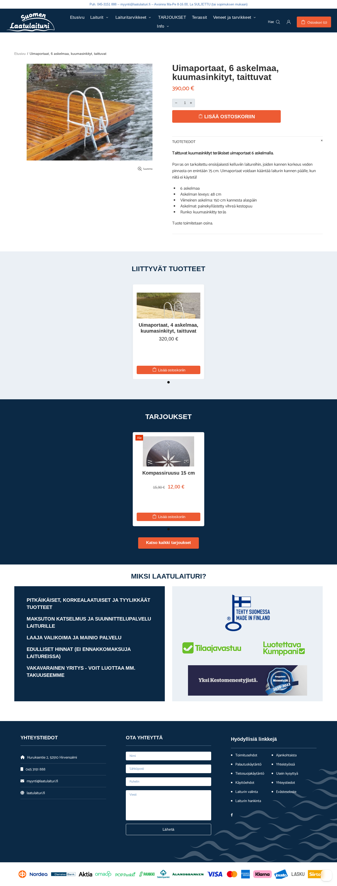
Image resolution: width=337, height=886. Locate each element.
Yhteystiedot (285, 782)
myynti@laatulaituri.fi (42, 781)
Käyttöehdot (244, 782)
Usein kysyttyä (287, 773)
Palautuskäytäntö (248, 764)
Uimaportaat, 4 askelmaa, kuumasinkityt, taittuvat (168, 328)
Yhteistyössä (285, 764)
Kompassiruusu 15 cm (168, 473)
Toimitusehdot (246, 755)
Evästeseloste (286, 791)
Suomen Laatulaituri (30, 22)
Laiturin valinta (246, 791)
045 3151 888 (35, 769)
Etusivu (20, 54)
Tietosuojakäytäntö (249, 773)
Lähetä (169, 829)
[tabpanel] (168, 331)
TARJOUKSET (168, 416)
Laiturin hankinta (248, 801)
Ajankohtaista (286, 755)
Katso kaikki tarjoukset (168, 542)
